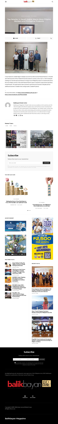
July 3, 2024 (19, 204)
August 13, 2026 (35, 343)
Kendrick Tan (13, 204)
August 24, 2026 (15, 267)
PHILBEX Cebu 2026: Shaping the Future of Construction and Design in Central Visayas (19, 287)
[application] (15, 245)
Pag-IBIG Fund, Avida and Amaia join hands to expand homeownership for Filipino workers (42, 340)
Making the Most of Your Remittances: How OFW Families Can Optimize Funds (16, 202)
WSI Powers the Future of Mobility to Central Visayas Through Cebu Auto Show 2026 (18, 271)
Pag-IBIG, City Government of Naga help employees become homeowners (19, 294)
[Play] (6, 254)
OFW (11, 125)
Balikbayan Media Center (32, 24)
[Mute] (22, 254)
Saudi (15, 125)
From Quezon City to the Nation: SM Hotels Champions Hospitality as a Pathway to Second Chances (41, 290)
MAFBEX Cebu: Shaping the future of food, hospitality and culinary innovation (18, 279)
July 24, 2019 (22, 24)
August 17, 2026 (35, 293)
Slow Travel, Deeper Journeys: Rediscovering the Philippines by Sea (42, 312)
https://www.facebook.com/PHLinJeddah (16, 94)
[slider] (14, 254)
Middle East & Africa (25, 16)
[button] (27, 210)
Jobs (7, 125)
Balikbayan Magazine (15, 419)
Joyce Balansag (38, 208)
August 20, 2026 (15, 275)
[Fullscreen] (24, 254)
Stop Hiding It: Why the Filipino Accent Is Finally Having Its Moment (18, 264)
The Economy (34, 16)
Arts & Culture (37, 133)
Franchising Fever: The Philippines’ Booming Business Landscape (42, 205)
